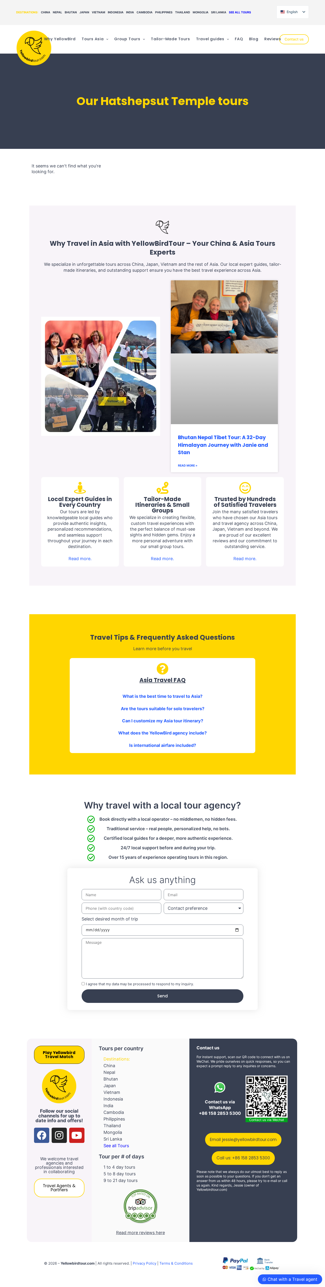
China (45, 12)
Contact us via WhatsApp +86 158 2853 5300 (220, 1107)
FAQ (239, 39)
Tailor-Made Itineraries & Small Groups (162, 504)
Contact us (294, 39)
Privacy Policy (144, 1263)
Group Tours (127, 39)
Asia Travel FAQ (162, 680)
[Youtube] (76, 1135)
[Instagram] (59, 1135)
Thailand (182, 12)
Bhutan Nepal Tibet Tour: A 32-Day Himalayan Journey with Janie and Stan (223, 445)
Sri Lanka (218, 12)
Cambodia (145, 12)
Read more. (80, 558)
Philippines (163, 12)
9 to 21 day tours (120, 1180)
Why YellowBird (60, 39)
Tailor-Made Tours (170, 39)
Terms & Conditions (176, 1263)
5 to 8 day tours (119, 1173)
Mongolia (200, 12)
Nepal (57, 12)
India (130, 12)
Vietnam (98, 12)
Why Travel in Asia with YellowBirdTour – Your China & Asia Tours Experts (162, 248)
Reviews (272, 39)
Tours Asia (93, 39)
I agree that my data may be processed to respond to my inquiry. (140, 984)
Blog (253, 39)
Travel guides (210, 39)
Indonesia (115, 12)
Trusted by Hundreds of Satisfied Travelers (245, 502)
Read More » (187, 465)
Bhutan (71, 12)
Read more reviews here (140, 1232)
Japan (84, 12)
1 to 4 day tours (119, 1167)
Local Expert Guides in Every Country (80, 502)
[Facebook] (41, 1135)
